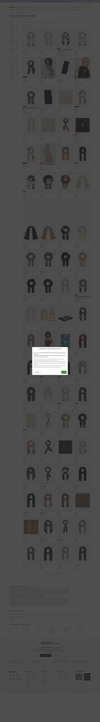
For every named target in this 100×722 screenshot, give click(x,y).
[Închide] (66, 348)
